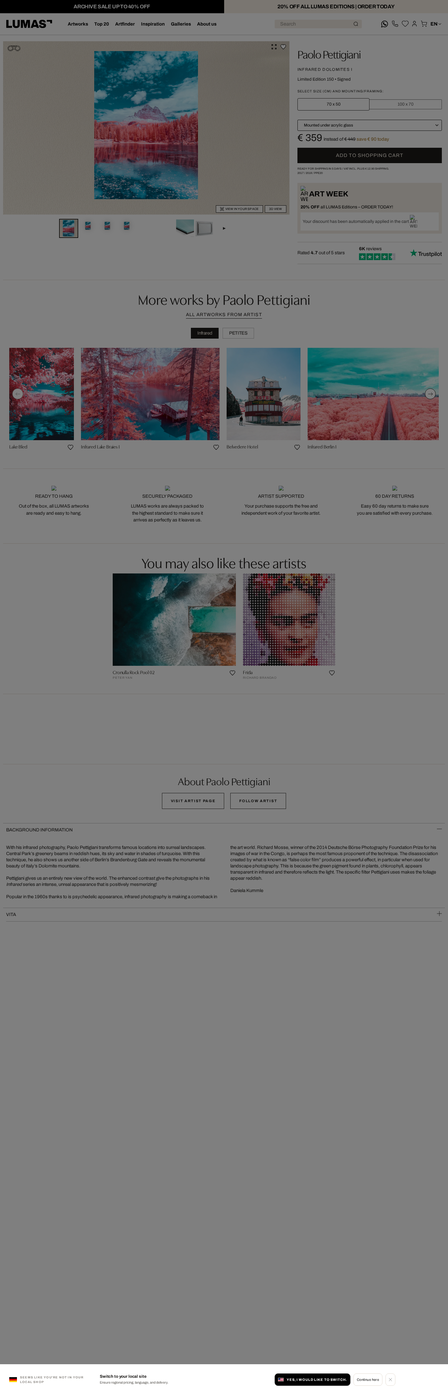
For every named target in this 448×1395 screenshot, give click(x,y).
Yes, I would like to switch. (317, 1379)
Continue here (368, 1379)
